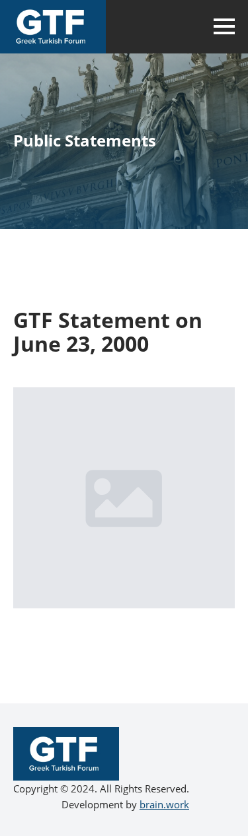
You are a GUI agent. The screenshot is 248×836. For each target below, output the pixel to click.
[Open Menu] (224, 26)
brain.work (164, 804)
